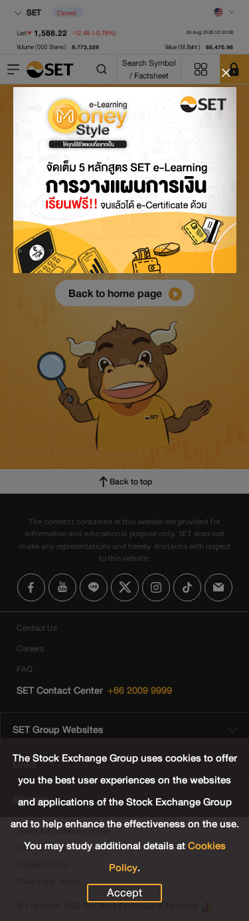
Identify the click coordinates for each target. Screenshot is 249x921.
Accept (124, 893)
